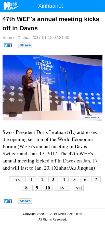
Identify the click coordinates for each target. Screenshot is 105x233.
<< (17, 179)
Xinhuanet (50, 6)
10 (47, 188)
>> (61, 188)
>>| (79, 188)
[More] (25, 45)
